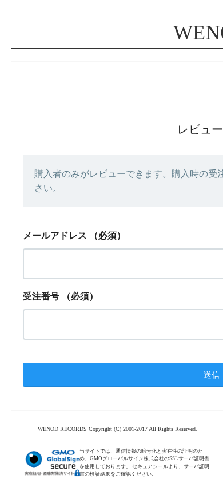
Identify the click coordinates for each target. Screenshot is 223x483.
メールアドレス (55, 235)
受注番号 (41, 296)
